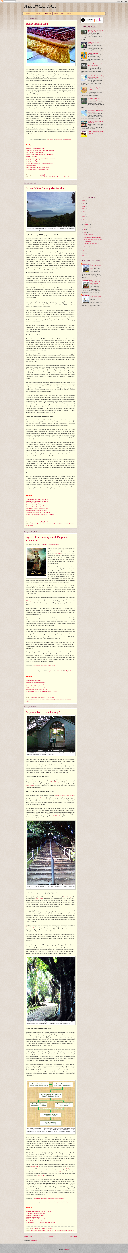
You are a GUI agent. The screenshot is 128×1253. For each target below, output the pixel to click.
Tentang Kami (30, 13)
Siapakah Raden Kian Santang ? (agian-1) (37, 499)
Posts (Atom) (34, 1240)
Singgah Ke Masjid (59, 13)
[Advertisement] (92, 168)
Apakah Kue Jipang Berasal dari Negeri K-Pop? (95, 122)
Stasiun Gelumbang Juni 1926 (33, 160)
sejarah (53, 523)
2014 (83, 253)
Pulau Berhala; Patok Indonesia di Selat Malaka (95, 111)
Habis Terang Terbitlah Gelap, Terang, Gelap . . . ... (39, 167)
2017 (83, 219)
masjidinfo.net (86, 295)
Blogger (67, 1249)
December (86, 224)
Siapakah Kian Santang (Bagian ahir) (45, 188)
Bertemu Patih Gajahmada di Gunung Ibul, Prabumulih (40, 514)
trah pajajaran (29, 525)
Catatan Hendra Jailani (40, 7)
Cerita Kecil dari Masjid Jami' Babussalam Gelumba (40, 150)
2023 (83, 203)
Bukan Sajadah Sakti (37, 23)
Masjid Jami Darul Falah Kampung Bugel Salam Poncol (95, 267)
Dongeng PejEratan (31, 165)
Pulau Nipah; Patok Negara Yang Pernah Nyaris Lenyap (96, 76)
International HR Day (93, 53)
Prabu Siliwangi (49, 699)
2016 (83, 222)
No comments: (49, 175)
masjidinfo (50, 139)
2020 (83, 211)
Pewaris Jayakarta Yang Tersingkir (93, 43)
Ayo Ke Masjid (47, 13)
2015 (83, 250)
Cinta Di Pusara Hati (31, 156)
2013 (83, 256)
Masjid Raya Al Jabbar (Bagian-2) (95, 297)
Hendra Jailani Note (44, 177)
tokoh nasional (70, 523)
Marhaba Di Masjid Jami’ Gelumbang (35, 148)
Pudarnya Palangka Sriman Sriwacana (35, 507)
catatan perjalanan (34, 177)
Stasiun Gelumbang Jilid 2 (32, 162)
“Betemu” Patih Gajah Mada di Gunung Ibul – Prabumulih (95, 31)
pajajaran (49, 523)
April (85, 232)
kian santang (43, 523)
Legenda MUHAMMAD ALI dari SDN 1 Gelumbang (39, 154)
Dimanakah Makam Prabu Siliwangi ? (35, 505)
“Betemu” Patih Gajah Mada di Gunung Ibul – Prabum (40, 158)
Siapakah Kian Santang (61, 523)
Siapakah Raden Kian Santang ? (51, 544)
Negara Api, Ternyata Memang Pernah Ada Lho (38, 512)
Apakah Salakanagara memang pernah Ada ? (37, 510)
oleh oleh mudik (65, 177)
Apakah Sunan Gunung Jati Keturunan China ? (37, 508)
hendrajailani (67, 139)
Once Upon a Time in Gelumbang (34, 152)
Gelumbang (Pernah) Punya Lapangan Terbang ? (38, 169)
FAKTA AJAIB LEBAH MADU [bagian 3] (95, 132)
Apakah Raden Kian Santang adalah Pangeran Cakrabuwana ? (48, 1198)
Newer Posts (28, 1236)
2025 (83, 200)
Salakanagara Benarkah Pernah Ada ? (35, 688)
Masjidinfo (70, 13)
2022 (83, 206)
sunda (65, 1230)
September (86, 227)
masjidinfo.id (59, 139)
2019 (83, 214)
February (86, 247)
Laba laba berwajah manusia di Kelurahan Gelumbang (39, 163)
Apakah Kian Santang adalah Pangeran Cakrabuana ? (39, 1211)
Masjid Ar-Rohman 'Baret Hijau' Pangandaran (96, 282)
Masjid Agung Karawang (67, 1168)
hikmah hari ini (57, 177)
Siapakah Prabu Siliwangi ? (33, 686)
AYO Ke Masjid (86, 264)
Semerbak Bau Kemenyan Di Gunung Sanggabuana (95, 64)
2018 (83, 216)
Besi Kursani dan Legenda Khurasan (94, 88)
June (85, 229)
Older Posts (73, 1236)
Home (38, 13)
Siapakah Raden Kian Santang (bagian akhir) (43, 665)
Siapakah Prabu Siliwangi (32, 503)
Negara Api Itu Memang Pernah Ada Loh (36, 689)
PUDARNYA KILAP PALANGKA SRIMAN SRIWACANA (41, 691)
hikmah (51, 177)
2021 (83, 208)
